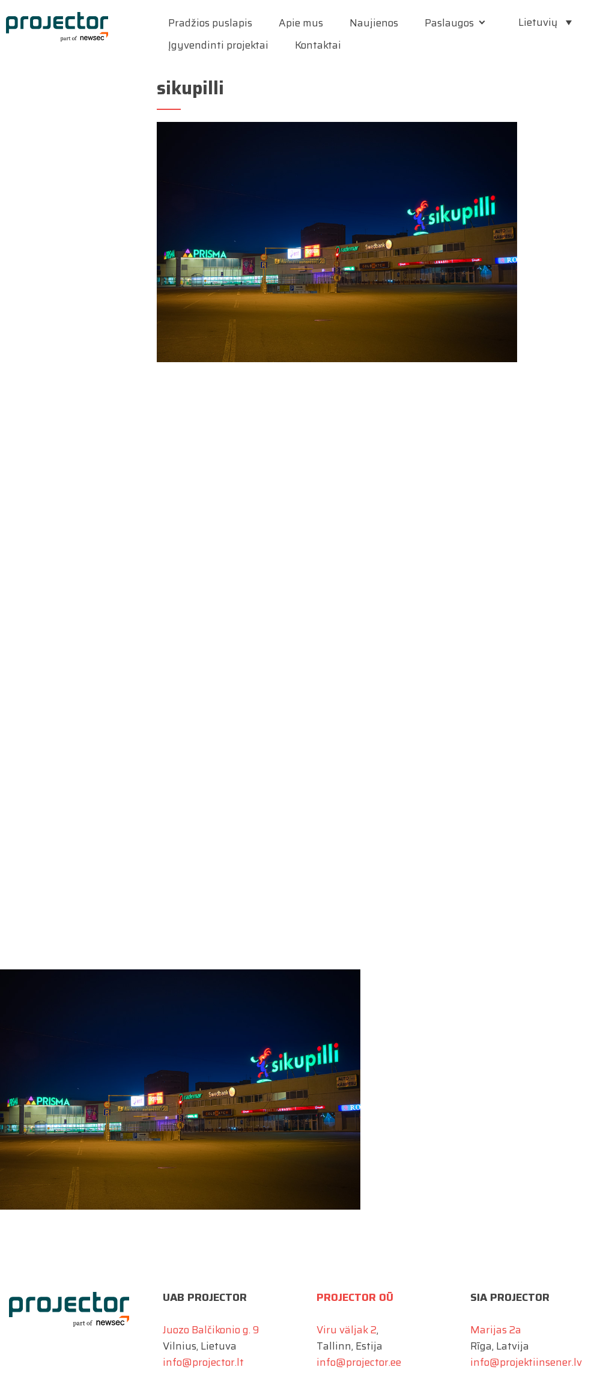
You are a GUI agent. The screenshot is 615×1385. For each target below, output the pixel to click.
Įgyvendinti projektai (218, 45)
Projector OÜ (355, 1297)
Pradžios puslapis (210, 23)
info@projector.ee (359, 1362)
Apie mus (301, 23)
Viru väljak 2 (347, 1330)
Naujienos (374, 23)
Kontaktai (318, 45)
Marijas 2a (495, 1330)
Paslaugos (449, 23)
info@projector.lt (203, 1362)
